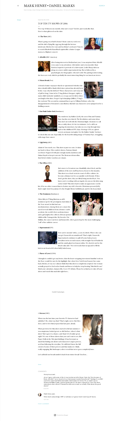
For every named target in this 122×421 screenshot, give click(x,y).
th (61, 269)
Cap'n (61, 98)
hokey (89, 238)
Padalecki (99, 240)
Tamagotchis (52, 217)
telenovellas (75, 155)
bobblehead (80, 189)
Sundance (59, 111)
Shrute (72, 189)
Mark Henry (48, 394)
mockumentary (43, 207)
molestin (50, 96)
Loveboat (41, 153)
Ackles (82, 243)
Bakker (73, 116)
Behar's (66, 47)
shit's (46, 44)
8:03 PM (46, 388)
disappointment (44, 104)
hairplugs (67, 98)
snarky (68, 153)
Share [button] (19, 20)
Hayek (45, 155)
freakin (72, 334)
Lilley (44, 199)
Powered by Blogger (62, 415)
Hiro (78, 321)
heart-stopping (76, 258)
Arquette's (61, 67)
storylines (61, 240)
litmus (67, 176)
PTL (75, 129)
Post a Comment (43, 403)
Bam (64, 334)
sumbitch (57, 96)
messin (69, 233)
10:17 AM (46, 399)
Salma (40, 155)
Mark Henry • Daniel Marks (49, 5)
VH (53, 253)
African (62, 215)
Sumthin (93, 258)
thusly (54, 88)
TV (66, 318)
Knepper (72, 93)
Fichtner (84, 101)
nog (59, 44)
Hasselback (56, 49)
